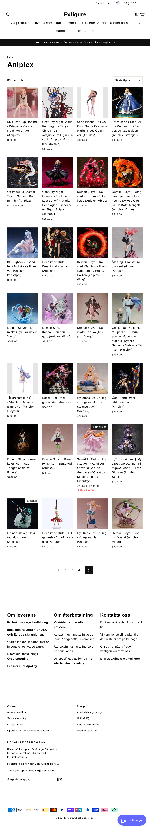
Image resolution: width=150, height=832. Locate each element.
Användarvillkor (16, 712)
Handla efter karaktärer (119, 23)
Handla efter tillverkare (73, 31)
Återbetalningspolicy (89, 712)
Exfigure (75, 14)
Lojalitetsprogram (87, 730)
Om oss (11, 706)
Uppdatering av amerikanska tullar (28, 730)
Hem (10, 57)
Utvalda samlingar (48, 23)
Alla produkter (20, 23)
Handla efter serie (82, 23)
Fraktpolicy (83, 706)
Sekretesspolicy (17, 718)
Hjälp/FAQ (83, 718)
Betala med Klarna (88, 724)
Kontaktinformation (18, 724)
